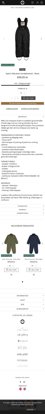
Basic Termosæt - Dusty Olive (11, 259)
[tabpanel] (11, 256)
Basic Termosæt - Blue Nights (34, 259)
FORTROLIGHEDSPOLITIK (17, 409)
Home (12, 7)
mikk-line (27, 377)
